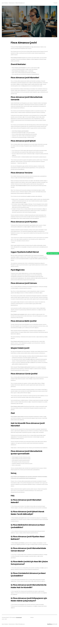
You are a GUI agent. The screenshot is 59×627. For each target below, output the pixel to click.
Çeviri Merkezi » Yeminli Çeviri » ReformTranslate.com (13, 3)
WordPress (49, 624)
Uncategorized (19, 617)
